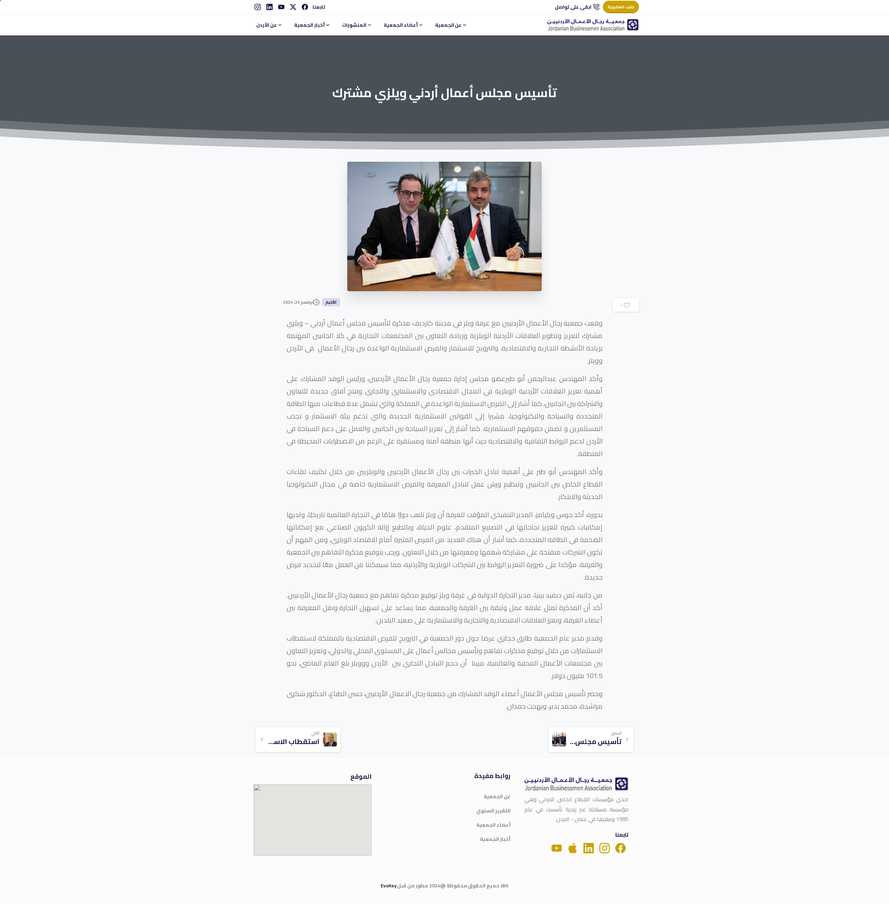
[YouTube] (281, 7)
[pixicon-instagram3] (605, 847)
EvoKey (388, 885)
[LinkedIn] (269, 7)
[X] (293, 7)
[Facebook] (305, 7)
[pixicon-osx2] (573, 847)
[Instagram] (258, 7)
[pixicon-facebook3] (621, 847)
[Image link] (576, 784)
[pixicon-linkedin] (589, 847)
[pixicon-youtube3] (557, 847)
